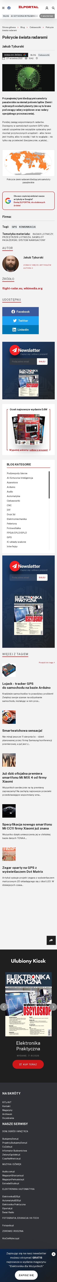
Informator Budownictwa (14, 1150)
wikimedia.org (33, 288)
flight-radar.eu (12, 288)
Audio (10, 491)
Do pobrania (8, 1118)
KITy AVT (7, 1102)
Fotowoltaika (14, 528)
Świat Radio (8, 1212)
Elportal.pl (7, 1208)
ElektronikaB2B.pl (11, 1196)
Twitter (23, 320)
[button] (4, 1007)
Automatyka (13, 496)
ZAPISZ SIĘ (26, 1275)
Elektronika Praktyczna (14, 1204)
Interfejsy (12, 546)
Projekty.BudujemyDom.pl (14, 1142)
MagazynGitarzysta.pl (13, 1175)
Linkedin (23, 329)
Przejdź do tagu (46, 662)
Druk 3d (11, 514)
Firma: (6, 216)
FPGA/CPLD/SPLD (17, 532)
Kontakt (6, 1106)
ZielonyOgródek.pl (11, 1154)
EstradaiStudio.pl (10, 1183)
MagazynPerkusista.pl (13, 1179)
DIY (8, 509)
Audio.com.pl (8, 1171)
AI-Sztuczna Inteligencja (24, 16)
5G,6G (6, 16)
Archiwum (7, 1114)
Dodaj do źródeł (13, 55)
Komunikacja (27, 226)
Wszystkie (48, 16)
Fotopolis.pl (8, 1225)
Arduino (11, 487)
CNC (9, 505)
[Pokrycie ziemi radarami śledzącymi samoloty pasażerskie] (28, 163)
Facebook (23, 311)
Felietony (12, 523)
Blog (23, 27)
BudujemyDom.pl (10, 1138)
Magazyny (7, 1110)
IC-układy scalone (16, 541)
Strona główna (9, 27)
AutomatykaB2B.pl (11, 1200)
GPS (14, 226)
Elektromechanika (17, 519)
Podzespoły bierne (17, 473)
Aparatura (12, 482)
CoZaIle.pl (7, 1146)
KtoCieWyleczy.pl (10, 1238)
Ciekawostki (35, 27)
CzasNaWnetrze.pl (11, 1158)
